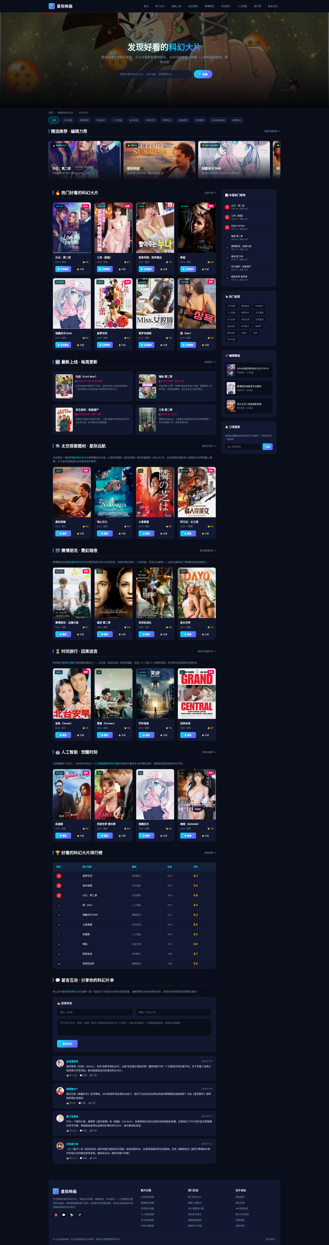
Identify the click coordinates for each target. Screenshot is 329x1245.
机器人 (244, 332)
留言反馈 (240, 1202)
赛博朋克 (209, 6)
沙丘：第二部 (238, 205)
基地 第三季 (237, 256)
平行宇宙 (231, 339)
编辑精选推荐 (195, 1220)
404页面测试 (242, 1208)
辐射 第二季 (237, 236)
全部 (54, 120)
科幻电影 (69, 662)
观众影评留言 (195, 1214)
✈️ (79, 1215)
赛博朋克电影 (147, 1202)
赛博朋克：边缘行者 (241, 246)
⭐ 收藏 (80, 269)
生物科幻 (166, 120)
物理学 (258, 326)
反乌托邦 (133, 120)
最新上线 (176, 6)
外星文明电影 (147, 1225)
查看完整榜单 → (272, 131)
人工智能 (242, 6)
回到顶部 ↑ (271, 1239)
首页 (146, 6)
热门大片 (160, 6)
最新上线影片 (195, 1202)
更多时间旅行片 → (207, 651)
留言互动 (273, 6)
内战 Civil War (238, 225)
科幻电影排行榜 (196, 1208)
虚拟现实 (183, 120)
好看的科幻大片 (65, 112)
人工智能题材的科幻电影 (107, 763)
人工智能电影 (147, 1214)
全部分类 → (210, 192)
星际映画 (61, 6)
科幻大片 (77, 991)
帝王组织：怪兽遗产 (241, 266)
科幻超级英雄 (218, 120)
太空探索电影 (147, 1196)
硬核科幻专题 (195, 1225)
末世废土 (245, 326)
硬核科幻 (237, 120)
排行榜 (257, 6)
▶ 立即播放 (63, 269)
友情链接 (240, 1220)
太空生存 (136, 924)
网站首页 (240, 1196)
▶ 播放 (63, 533)
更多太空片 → (209, 445)
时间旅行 (226, 6)
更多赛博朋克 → (208, 550)
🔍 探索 (203, 74)
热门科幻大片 (195, 1196)
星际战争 (231, 332)
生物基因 (259, 319)
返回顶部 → (210, 852)
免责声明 (240, 1225)
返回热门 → (210, 361)
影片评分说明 (242, 1214)
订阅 (267, 447)
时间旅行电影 (147, 1208)
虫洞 (255, 332)
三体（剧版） (238, 215)
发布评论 (67, 1044)
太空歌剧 (136, 895)
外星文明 (150, 120)
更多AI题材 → (209, 752)
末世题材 (199, 120)
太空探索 (193, 6)
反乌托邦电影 (147, 1220)
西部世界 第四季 (239, 276)
